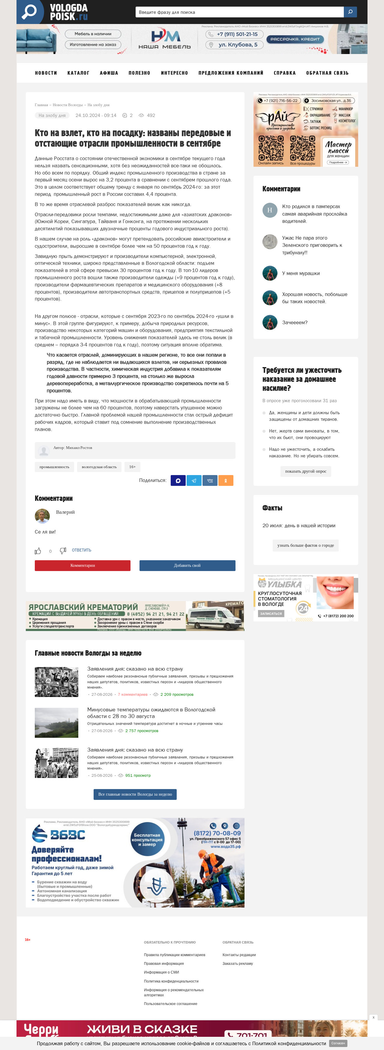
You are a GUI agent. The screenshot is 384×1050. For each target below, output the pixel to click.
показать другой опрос (305, 471)
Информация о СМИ (161, 972)
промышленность (54, 467)
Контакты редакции (239, 955)
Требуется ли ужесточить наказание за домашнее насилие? (302, 379)
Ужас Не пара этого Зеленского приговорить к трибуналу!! (312, 245)
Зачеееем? (295, 322)
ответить (81, 550)
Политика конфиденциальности (171, 981)
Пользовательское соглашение (170, 1004)
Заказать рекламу (238, 964)
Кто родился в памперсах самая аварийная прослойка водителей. (314, 213)
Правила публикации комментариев (174, 955)
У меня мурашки (301, 273)
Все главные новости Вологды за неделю (135, 794)
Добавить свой (187, 565)
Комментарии (82, 565)
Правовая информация (164, 964)
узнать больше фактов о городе (306, 545)
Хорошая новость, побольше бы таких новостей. (314, 297)
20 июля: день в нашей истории (298, 525)
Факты (272, 508)
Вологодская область (99, 467)
